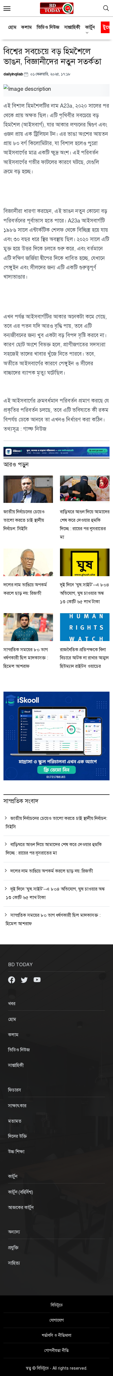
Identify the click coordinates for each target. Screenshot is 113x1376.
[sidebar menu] (6, 8)
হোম (12, 27)
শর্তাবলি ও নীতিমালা (56, 1335)
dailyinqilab (13, 74)
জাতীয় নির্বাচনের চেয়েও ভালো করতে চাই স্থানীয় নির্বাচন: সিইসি (24, 520)
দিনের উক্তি (17, 1136)
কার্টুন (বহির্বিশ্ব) (20, 1192)
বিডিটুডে (57, 1305)
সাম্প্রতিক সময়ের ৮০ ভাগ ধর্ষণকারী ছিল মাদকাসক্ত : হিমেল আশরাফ (25, 658)
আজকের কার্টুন (21, 1208)
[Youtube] (37, 979)
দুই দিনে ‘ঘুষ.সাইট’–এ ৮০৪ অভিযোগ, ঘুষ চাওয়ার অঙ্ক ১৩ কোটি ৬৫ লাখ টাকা (84, 593)
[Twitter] (25, 979)
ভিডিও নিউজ (48, 27)
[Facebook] (12, 979)
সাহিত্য (14, 1263)
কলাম (26, 27)
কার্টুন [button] (90, 27)
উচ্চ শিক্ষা (16, 1152)
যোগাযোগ (57, 1320)
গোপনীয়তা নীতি (56, 1350)
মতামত (14, 1121)
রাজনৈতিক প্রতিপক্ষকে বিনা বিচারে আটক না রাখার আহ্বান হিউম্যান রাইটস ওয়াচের (84, 658)
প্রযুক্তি (13, 1248)
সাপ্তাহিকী (72, 27)
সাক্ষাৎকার (17, 1106)
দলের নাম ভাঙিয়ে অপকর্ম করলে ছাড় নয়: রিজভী (51, 871)
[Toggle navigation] (106, 8)
